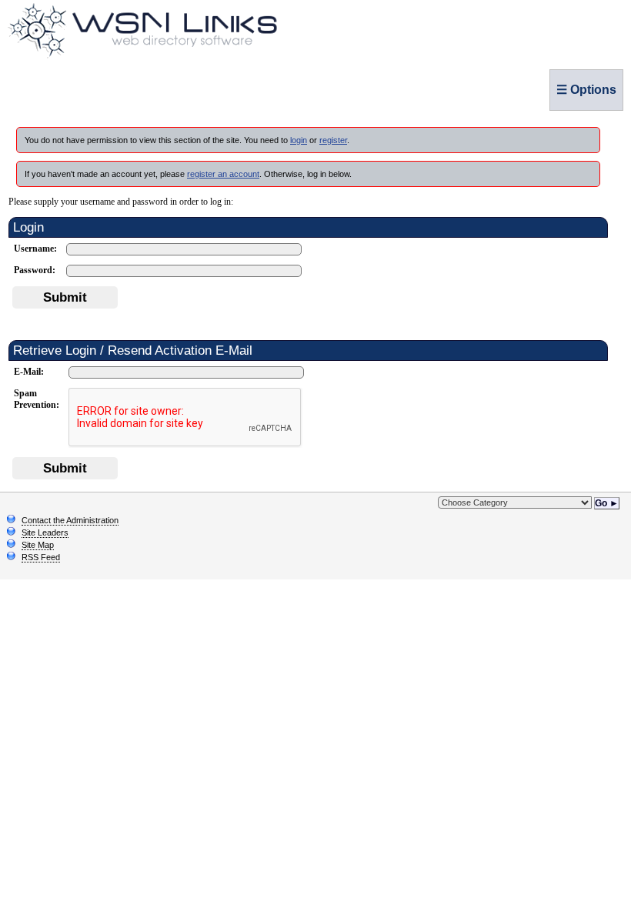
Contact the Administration (70, 520)
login (298, 140)
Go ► (607, 503)
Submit (65, 297)
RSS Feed (41, 557)
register (333, 140)
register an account (223, 174)
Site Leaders (45, 532)
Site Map (38, 544)
